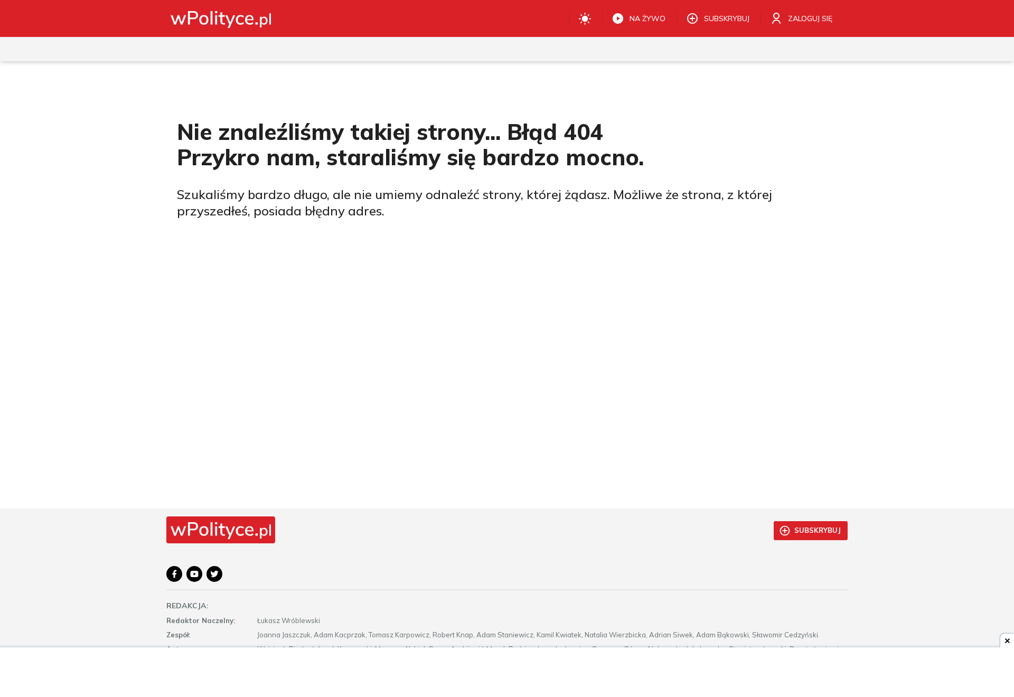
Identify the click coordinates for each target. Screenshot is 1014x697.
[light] (584, 18)
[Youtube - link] (194, 574)
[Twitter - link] (214, 574)
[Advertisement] (507, 673)
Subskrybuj (817, 530)
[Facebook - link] (174, 574)
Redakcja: (187, 605)
